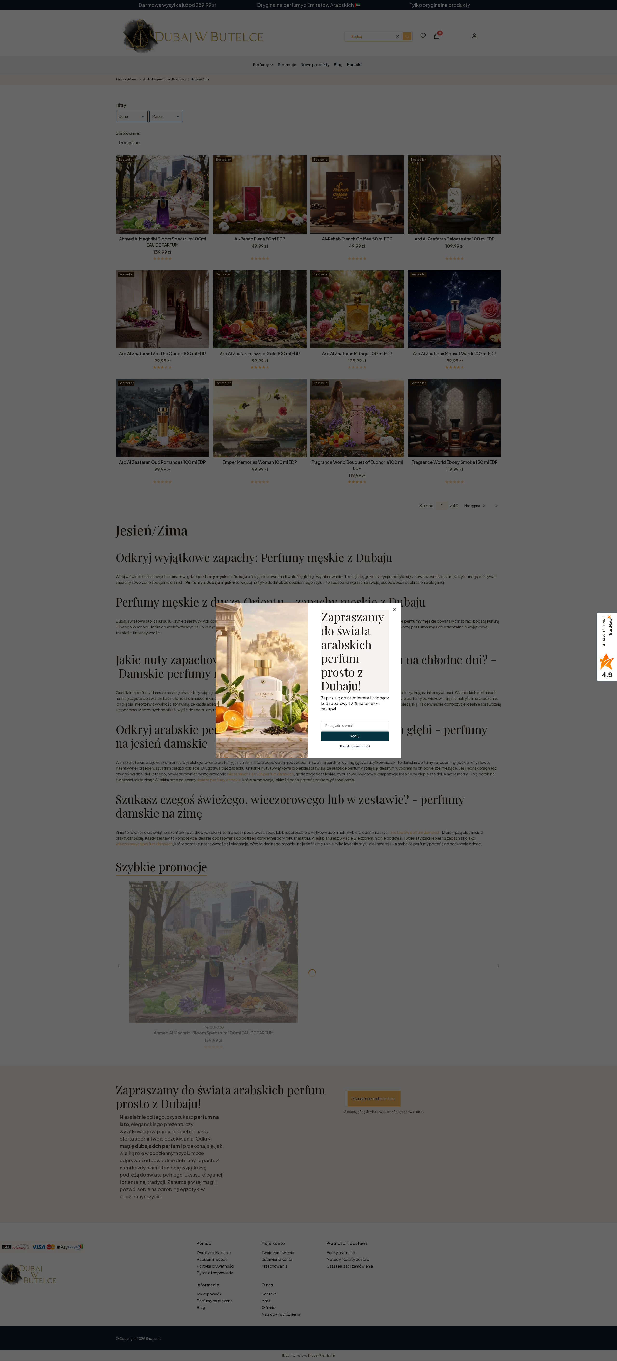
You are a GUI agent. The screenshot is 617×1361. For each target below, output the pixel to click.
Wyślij (354, 736)
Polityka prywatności (355, 746)
